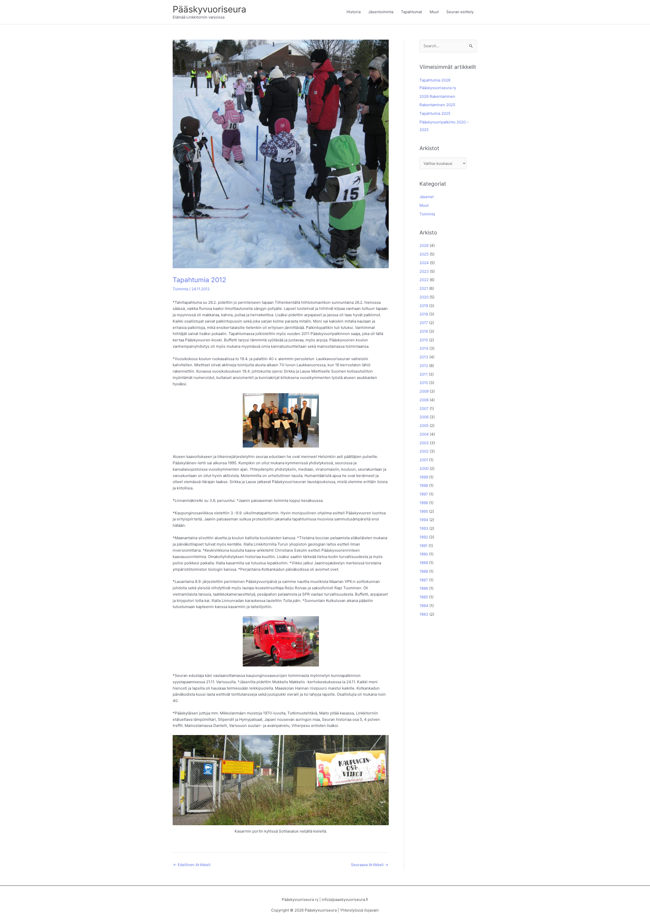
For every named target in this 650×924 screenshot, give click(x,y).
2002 (424, 451)
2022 (424, 279)
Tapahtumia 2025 (434, 113)
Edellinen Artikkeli (191, 864)
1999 (423, 477)
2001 (423, 459)
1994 (423, 519)
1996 (423, 502)
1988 (423, 571)
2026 (424, 245)
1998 (423, 485)
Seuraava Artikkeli (369, 864)
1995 (423, 511)
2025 (424, 254)
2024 (424, 262)
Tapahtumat (411, 11)
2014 (423, 348)
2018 (423, 314)
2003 (424, 442)
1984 (423, 605)
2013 (423, 357)
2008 (424, 399)
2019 (423, 305)
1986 (423, 588)
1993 (423, 528)
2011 (423, 374)
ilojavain (371, 910)
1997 (423, 494)
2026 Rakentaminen (437, 96)
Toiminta (180, 288)
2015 (423, 340)
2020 (424, 297)
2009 (424, 391)
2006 (424, 417)
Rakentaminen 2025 (437, 104)
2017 (423, 322)
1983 (423, 614)
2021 (423, 288)
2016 (423, 331)
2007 (424, 408)
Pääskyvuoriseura (209, 9)
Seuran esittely (460, 11)
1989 (423, 562)
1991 (423, 545)
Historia (354, 11)
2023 (424, 271)
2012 (423, 365)
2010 (423, 382)
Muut (434, 11)
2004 (424, 434)
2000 (424, 468)
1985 (423, 597)
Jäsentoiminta (380, 11)
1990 (423, 554)
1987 (423, 580)
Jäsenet (426, 196)
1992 (423, 537)
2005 (424, 425)
